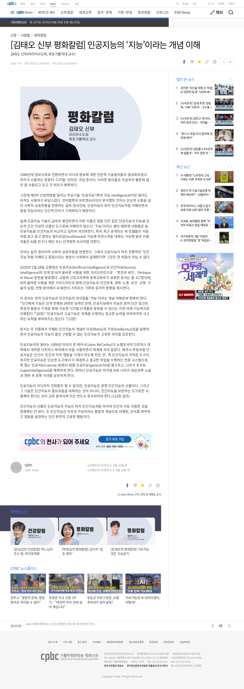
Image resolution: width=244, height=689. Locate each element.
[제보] (216, 12)
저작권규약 (168, 642)
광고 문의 (82, 642)
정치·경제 (104, 12)
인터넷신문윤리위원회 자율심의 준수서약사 (147, 665)
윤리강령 (153, 642)
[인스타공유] (192, 62)
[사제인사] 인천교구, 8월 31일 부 (107, 465)
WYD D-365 (46, 12)
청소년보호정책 (136, 642)
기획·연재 (124, 12)
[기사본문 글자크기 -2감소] (224, 62)
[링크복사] (207, 62)
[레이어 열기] (12, 12)
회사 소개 (52, 642)
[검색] (230, 12)
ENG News (182, 12)
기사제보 (96, 642)
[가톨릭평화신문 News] (25, 12)
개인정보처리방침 (114, 642)
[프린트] (214, 62)
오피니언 (162, 12)
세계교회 (85, 12)
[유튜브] (220, 625)
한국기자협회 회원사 (114, 665)
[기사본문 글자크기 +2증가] (230, 62)
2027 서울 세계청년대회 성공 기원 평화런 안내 (52, 626)
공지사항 (15, 626)
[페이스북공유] (184, 62)
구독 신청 (67, 642)
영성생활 (144, 12)
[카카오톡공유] (199, 62)
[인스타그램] (229, 626)
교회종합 (66, 12)
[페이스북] (212, 626)
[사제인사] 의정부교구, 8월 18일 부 (109, 470)
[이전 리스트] (228, 79)
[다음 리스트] (232, 79)
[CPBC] (13, 3)
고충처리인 (185, 642)
